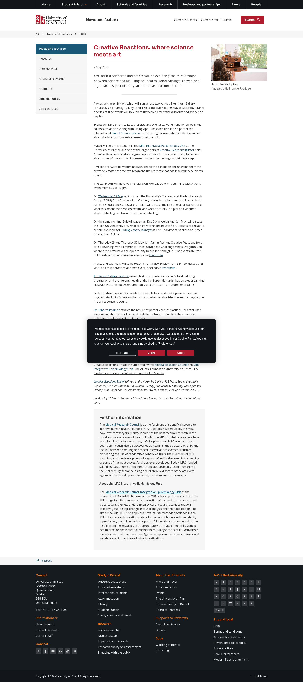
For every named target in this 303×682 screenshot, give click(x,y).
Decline (151, 353)
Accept (180, 353)
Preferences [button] (166, 343)
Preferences (122, 353)
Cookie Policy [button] (186, 338)
